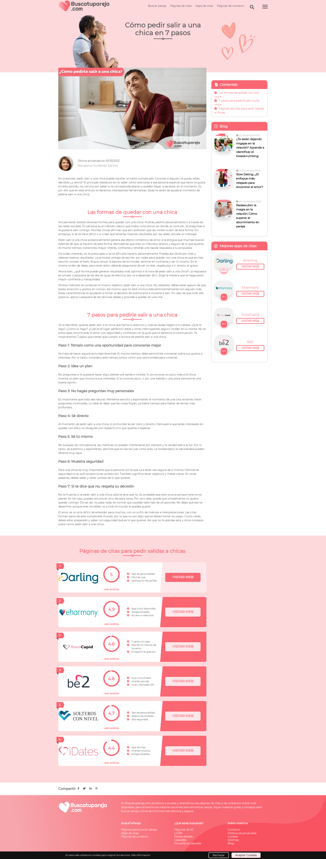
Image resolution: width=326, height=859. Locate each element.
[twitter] (84, 788)
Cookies (233, 836)
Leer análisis (111, 589)
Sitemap (233, 840)
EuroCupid (250, 314)
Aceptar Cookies (246, 855)
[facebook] (78, 788)
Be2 (250, 342)
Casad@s (180, 840)
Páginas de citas (181, 6)
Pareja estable (183, 836)
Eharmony (250, 287)
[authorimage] (68, 163)
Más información (140, 855)
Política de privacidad (242, 833)
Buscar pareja (157, 6)
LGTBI (178, 833)
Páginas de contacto (230, 6)
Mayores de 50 (183, 829)
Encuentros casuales (187, 843)
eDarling (250, 260)
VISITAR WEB (183, 577)
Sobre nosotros (238, 823)
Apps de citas (204, 6)
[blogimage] (224, 143)
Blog (231, 843)
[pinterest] (96, 788)
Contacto (234, 829)
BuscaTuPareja (131, 823)
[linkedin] (91, 788)
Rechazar (219, 855)
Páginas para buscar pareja (139, 829)
